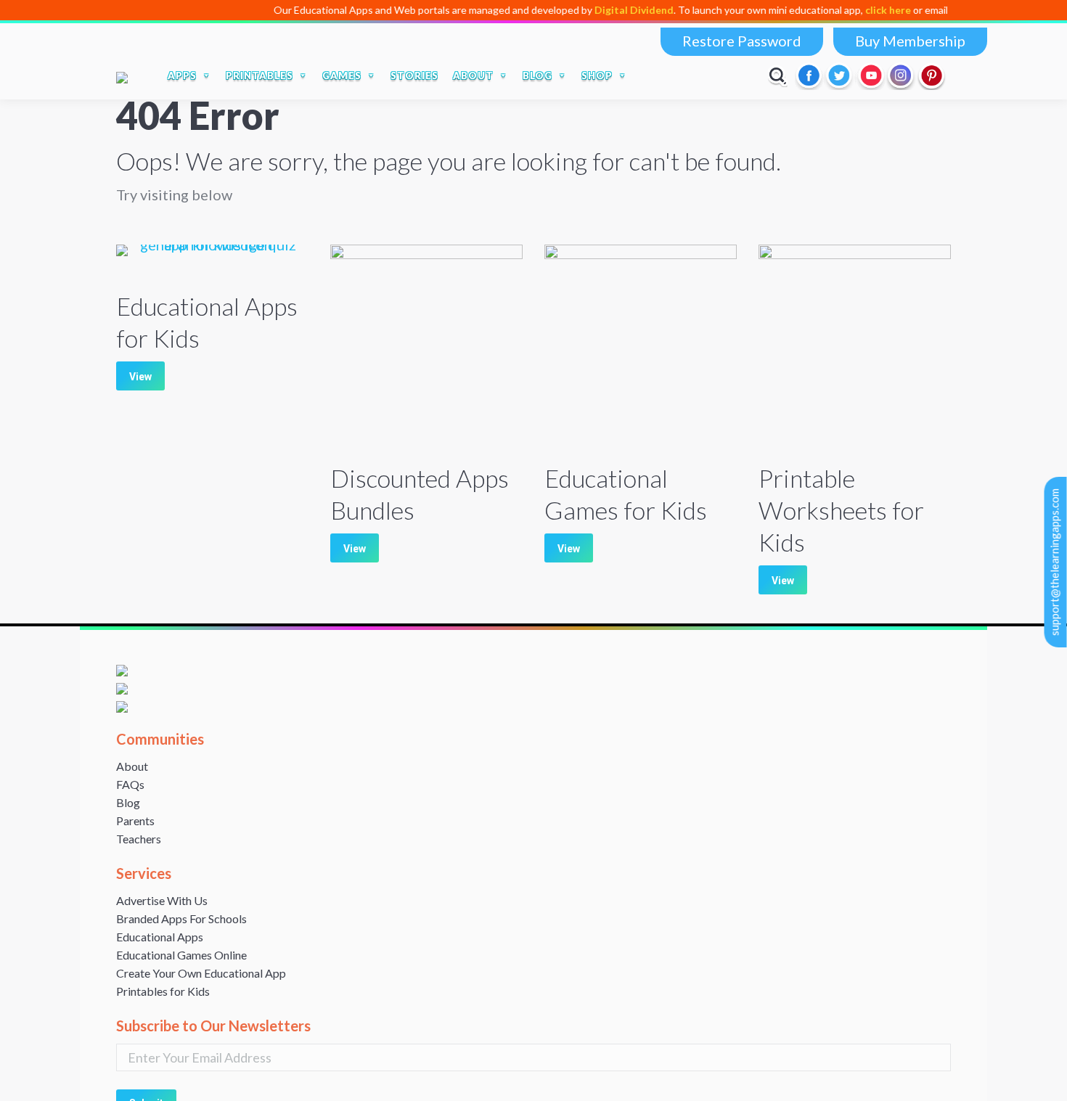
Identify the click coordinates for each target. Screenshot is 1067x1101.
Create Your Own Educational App (201, 973)
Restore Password (741, 40)
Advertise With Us (162, 900)
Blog (128, 802)
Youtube (871, 75)
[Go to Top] (1044, 1078)
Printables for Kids (163, 991)
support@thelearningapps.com (1054, 562)
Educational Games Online (181, 955)
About (132, 766)
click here (858, 10)
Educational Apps (159, 937)
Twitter (840, 75)
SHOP (597, 75)
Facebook (810, 75)
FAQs (130, 784)
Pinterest (932, 75)
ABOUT (473, 75)
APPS (182, 75)
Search (778, 75)
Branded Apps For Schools (181, 918)
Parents (135, 820)
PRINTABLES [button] (259, 75)
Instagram (901, 75)
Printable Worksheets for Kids (841, 510)
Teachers (138, 839)
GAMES (341, 75)
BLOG (537, 75)
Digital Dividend (604, 10)
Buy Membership (910, 40)
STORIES (414, 75)
